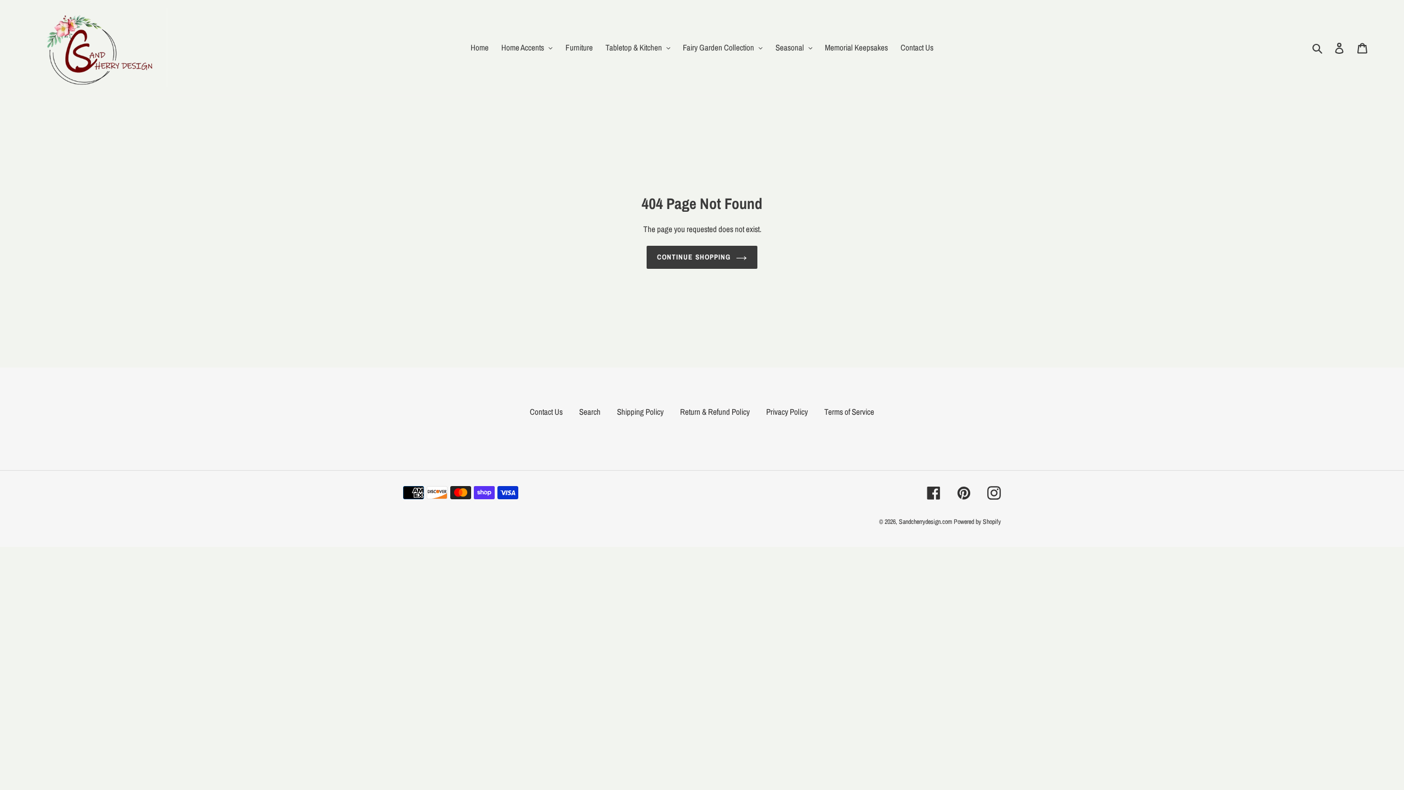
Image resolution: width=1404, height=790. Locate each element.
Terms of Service (849, 411)
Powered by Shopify (977, 521)
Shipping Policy (640, 411)
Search (590, 411)
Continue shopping (694, 257)
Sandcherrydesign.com (925, 521)
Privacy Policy (787, 411)
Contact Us (546, 411)
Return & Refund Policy (715, 411)
